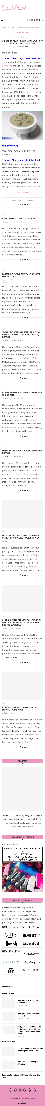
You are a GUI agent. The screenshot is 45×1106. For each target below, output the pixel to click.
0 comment (30, 201)
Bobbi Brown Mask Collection (18, 218)
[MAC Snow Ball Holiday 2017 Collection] (8, 1065)
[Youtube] (37, 20)
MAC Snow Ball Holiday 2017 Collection (28, 1063)
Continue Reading (22, 192)
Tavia (26, 46)
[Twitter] (29, 20)
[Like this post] (17, 205)
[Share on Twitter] (22, 205)
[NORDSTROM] (10, 926)
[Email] (39, 20)
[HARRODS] (11, 942)
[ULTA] (11, 934)
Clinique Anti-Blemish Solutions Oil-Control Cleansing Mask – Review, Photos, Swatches (22, 622)
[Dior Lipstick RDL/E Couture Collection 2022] (8, 1003)
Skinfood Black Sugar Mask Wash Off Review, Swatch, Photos (22, 42)
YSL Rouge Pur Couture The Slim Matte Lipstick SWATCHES (30, 1049)
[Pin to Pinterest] (25, 205)
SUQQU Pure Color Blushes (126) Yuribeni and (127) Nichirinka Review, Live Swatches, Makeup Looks (29, 1030)
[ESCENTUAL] (31, 942)
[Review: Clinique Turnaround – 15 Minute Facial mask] (22, 686)
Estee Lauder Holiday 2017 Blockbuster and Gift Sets (21, 1076)
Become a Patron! (11, 844)
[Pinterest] (34, 20)
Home (4, 27)
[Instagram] (32, 20)
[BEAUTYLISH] (11, 950)
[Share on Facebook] (20, 205)
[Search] (43, 20)
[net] (31, 969)
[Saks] (31, 961)
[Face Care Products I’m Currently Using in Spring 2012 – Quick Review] (22, 514)
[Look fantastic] (11, 961)
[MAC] (31, 953)
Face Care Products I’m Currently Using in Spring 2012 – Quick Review (20, 536)
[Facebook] (27, 20)
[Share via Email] (27, 205)
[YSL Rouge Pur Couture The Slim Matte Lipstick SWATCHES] (8, 1051)
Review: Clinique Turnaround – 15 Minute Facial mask (20, 708)
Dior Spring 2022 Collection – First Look (28, 1015)
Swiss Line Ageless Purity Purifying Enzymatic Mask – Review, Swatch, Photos (21, 334)
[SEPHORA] (30, 926)
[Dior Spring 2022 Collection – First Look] (8, 1016)
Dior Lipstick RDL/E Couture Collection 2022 (28, 1001)
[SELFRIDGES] (31, 934)
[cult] (11, 969)
